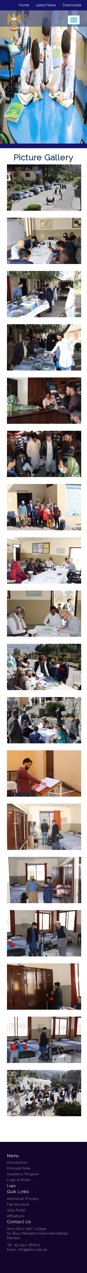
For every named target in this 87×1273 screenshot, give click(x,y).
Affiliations (15, 1216)
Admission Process (23, 1199)
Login (11, 1186)
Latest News (46, 5)
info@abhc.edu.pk (32, 1249)
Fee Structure (18, 1204)
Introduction (17, 1162)
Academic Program (23, 1174)
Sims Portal (16, 1210)
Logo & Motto (18, 1180)
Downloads (72, 5)
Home (24, 5)
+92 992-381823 (27, 1245)
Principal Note (18, 1168)
